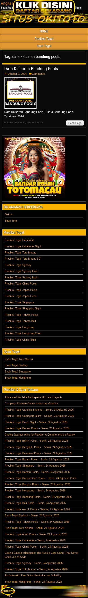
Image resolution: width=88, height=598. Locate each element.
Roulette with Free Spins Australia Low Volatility (33, 575)
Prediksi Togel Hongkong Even (23, 333)
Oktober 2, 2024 (17, 73)
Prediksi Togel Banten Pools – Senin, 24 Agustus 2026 (37, 472)
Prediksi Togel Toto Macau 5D (22, 258)
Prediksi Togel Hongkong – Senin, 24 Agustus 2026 (35, 490)
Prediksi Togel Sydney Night (21, 277)
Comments (38, 73)
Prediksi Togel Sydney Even (21, 271)
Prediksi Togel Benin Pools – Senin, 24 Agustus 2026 (36, 440)
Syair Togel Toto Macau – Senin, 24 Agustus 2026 (34, 527)
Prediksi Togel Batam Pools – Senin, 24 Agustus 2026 (37, 459)
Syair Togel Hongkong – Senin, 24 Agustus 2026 (33, 581)
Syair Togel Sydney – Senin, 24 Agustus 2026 (32, 515)
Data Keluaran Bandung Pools (31, 68)
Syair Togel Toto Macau (19, 359)
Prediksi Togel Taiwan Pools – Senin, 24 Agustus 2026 (37, 521)
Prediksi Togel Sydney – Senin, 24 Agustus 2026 (34, 563)
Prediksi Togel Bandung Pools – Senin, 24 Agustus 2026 (38, 496)
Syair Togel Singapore (18, 371)
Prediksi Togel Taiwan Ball (20, 320)
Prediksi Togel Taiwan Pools (21, 314)
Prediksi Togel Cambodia (19, 240)
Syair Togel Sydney (16, 365)
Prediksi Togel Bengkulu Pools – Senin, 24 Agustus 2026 (38, 447)
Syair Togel (44, 46)
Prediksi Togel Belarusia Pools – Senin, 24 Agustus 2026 (38, 453)
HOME (44, 31)
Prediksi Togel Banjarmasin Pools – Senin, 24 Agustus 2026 (40, 478)
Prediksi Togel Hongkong (19, 327)
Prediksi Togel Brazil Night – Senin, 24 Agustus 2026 (36, 422)
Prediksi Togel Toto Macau (20, 252)
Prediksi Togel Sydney (18, 265)
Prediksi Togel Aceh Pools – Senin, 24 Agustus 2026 (36, 534)
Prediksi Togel (44, 39)
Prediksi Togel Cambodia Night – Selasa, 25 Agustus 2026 (39, 415)
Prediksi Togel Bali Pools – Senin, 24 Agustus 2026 (35, 503)
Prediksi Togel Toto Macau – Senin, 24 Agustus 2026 (36, 569)
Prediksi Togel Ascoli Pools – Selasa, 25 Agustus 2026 (37, 509)
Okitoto (9, 214)
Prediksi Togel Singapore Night (23, 308)
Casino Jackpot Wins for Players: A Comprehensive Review (40, 434)
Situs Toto (11, 220)
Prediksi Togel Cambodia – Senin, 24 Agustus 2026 (35, 540)
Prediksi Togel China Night (20, 339)
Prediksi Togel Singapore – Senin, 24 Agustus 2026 (35, 465)
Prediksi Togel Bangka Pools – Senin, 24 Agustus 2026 (37, 484)
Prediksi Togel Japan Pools (21, 289)
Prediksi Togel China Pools (21, 283)
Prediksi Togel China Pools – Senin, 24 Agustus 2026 (36, 546)
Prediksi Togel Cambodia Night (23, 246)
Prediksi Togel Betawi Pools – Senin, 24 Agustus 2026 (37, 428)
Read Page (74, 122)
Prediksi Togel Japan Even (20, 296)
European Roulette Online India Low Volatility (31, 403)
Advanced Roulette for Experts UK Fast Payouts (33, 397)
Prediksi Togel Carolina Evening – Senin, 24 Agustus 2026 (39, 409)
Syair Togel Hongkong (18, 377)
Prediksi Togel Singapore (19, 302)
